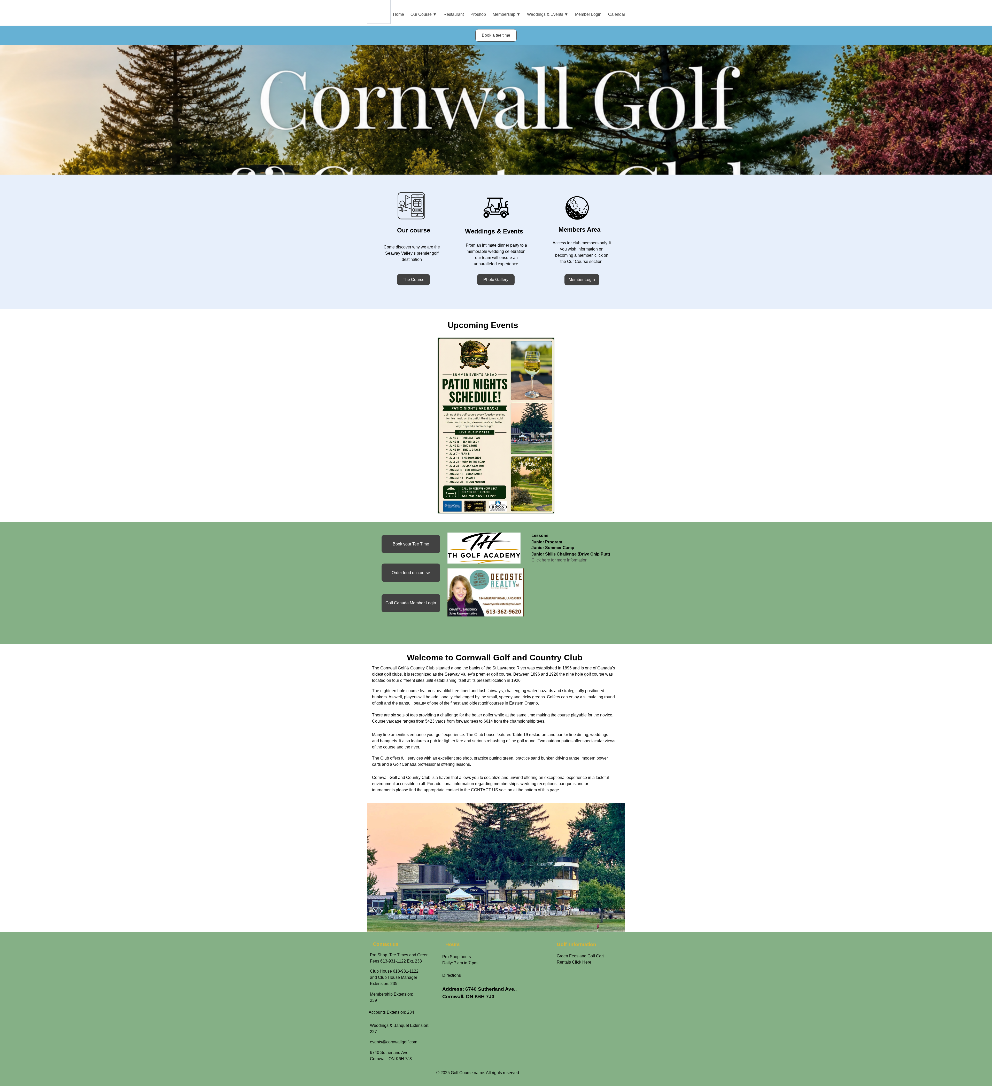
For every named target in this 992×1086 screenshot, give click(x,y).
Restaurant (454, 14)
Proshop (478, 14)
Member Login (588, 14)
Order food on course (411, 573)
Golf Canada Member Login (410, 603)
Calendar (616, 14)
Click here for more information (559, 560)
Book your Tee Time (411, 544)
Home (398, 14)
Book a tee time (496, 35)
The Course (413, 279)
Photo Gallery (495, 279)
